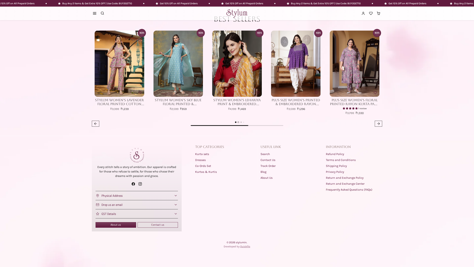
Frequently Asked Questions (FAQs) (349, 189)
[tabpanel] (237, 78)
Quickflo (245, 246)
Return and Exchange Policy (344, 177)
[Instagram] (140, 183)
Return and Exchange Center (345, 183)
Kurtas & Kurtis (206, 172)
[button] (95, 13)
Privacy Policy (335, 172)
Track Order (268, 166)
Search (265, 154)
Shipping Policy (336, 166)
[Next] (140, 63)
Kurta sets (202, 154)
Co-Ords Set (203, 166)
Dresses (200, 160)
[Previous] (98, 63)
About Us (267, 177)
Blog (263, 172)
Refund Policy (335, 154)
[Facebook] (133, 183)
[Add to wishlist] (140, 93)
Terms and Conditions (341, 160)
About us (116, 225)
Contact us (157, 225)
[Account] (363, 13)
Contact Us (268, 160)
